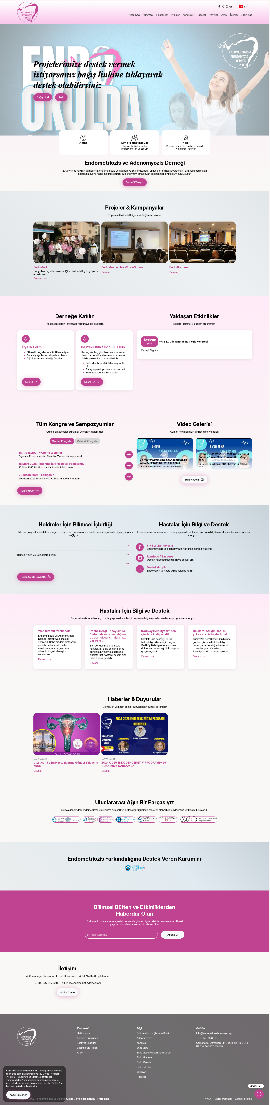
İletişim (234, 14)
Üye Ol (29, 381)
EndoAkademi (144, 1057)
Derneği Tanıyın (134, 182)
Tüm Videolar (192, 479)
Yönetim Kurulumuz (88, 1038)
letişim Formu (67, 992)
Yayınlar (213, 14)
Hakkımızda (83, 1033)
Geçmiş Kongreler (62, 441)
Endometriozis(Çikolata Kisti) (153, 1033)
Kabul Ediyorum (18, 1094)
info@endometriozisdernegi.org (214, 1033)
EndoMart (142, 1047)
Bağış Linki (43, 97)
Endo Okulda (144, 1062)
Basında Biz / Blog (87, 1047)
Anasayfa (134, 14)
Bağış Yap (246, 14)
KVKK (208, 1098)
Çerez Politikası (243, 1098)
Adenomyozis (144, 1038)
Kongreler (188, 14)
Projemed (103, 1098)
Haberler (201, 14)
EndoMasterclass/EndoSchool (154, 1052)
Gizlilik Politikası (223, 1098)
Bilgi (139, 1028)
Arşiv (224, 14)
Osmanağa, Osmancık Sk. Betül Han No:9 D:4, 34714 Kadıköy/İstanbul (222, 1044)
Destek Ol (89, 381)
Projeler (175, 14)
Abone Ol (172, 934)
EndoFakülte (144, 1067)
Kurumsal (148, 14)
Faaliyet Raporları (86, 1042)
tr (245, 6)
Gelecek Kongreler (87, 441)
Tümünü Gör (27, 490)
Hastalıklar (162, 14)
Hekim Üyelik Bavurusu (33, 576)
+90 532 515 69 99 (207, 1038)
